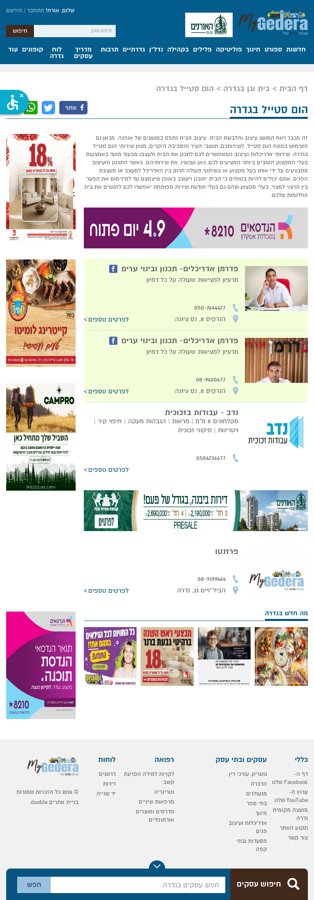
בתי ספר (257, 803)
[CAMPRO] (41, 437)
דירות (109, 783)
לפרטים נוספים (108, 319)
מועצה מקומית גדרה (290, 814)
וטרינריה (164, 791)
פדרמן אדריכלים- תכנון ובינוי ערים (179, 269)
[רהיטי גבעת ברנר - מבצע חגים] (41, 187)
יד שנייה (106, 793)
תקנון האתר (294, 827)
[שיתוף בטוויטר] (48, 107)
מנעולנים (256, 793)
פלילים (202, 50)
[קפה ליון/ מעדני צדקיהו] (281, 656)
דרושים (107, 773)
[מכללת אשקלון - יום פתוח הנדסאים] (196, 228)
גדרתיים (134, 50)
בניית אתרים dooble (54, 802)
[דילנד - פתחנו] (110, 656)
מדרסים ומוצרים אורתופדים (155, 815)
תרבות (110, 50)
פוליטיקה (229, 50)
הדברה (259, 783)
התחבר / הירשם (25, 10)
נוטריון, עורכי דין (248, 773)
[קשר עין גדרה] (224, 656)
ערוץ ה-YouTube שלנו (291, 796)
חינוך (253, 50)
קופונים (32, 50)
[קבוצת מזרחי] (196, 510)
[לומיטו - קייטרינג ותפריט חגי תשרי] (41, 313)
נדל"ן (156, 50)
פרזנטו (226, 551)
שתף (71, 107)
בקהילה (178, 50)
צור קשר (298, 837)
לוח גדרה (57, 53)
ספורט (273, 50)
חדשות (296, 50)
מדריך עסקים (83, 53)
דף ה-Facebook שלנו (290, 778)
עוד (13, 50)
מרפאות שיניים (156, 801)
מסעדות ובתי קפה (251, 845)
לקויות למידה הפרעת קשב (149, 778)
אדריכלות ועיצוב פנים (248, 827)
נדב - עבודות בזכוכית (201, 413)
